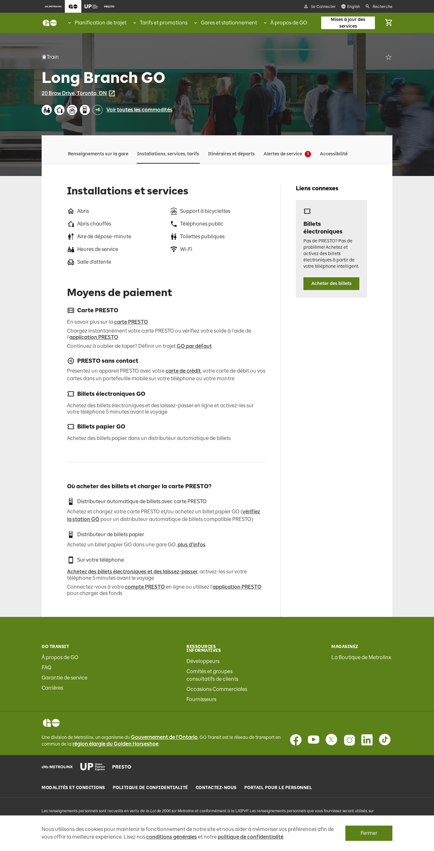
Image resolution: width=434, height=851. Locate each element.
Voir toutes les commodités (139, 110)
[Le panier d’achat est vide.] (388, 23)
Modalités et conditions (73, 788)
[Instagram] (349, 740)
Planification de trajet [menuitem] (100, 23)
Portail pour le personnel (278, 788)
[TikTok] (384, 740)
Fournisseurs (201, 699)
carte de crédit (183, 371)
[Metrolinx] (57, 767)
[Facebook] (295, 740)
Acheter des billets (331, 283)
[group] (96, 23)
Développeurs (203, 661)
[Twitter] (331, 740)
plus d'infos (192, 545)
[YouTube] (313, 740)
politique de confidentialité (250, 837)
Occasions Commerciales (216, 689)
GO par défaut (194, 346)
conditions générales (171, 837)
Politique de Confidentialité (150, 788)
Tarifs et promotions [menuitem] (163, 23)
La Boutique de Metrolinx (361, 657)
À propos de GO (60, 657)
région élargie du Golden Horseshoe (115, 744)
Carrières (52, 688)
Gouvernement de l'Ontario (164, 737)
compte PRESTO (145, 587)
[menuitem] (53, 6)
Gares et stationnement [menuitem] (229, 23)
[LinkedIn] (367, 740)
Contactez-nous (216, 788)
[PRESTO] (121, 767)
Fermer (369, 833)
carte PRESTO (131, 322)
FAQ (46, 668)
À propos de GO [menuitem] (288, 23)
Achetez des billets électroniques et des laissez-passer (132, 572)
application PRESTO (93, 337)
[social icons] (51, 723)
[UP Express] (92, 767)
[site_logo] (50, 23)
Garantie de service (64, 678)
